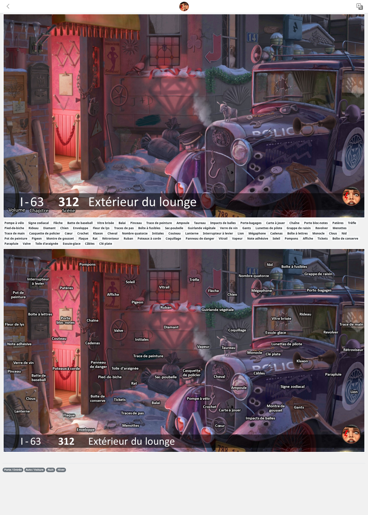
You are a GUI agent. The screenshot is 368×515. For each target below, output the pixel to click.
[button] (8, 7)
